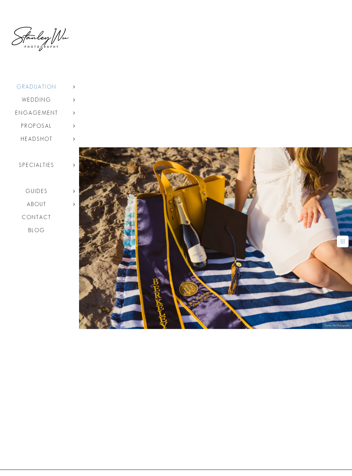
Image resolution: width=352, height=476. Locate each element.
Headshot (37, 139)
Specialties (36, 165)
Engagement (36, 113)
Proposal (36, 126)
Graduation (36, 87)
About (36, 204)
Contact (36, 217)
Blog (36, 230)
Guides (36, 191)
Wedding (36, 100)
